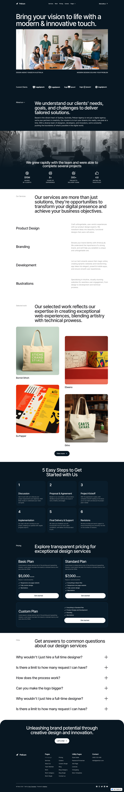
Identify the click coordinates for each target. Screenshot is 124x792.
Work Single (48, 776)
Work (56, 3)
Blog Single (62, 773)
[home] (20, 3)
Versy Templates (32, 786)
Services (51, 3)
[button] (73, 4)
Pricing (61, 3)
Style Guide (75, 757)
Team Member (49, 766)
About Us (48, 763)
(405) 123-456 (96, 757)
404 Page (75, 763)
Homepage (48, 757)
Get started (38, 596)
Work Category (49, 773)
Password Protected (78, 760)
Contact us (62, 776)
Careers (67, 3)
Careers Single (63, 763)
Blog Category (63, 770)
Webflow (45, 786)
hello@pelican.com (98, 760)
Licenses (74, 766)
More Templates (77, 773)
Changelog (75, 770)
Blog (60, 766)
